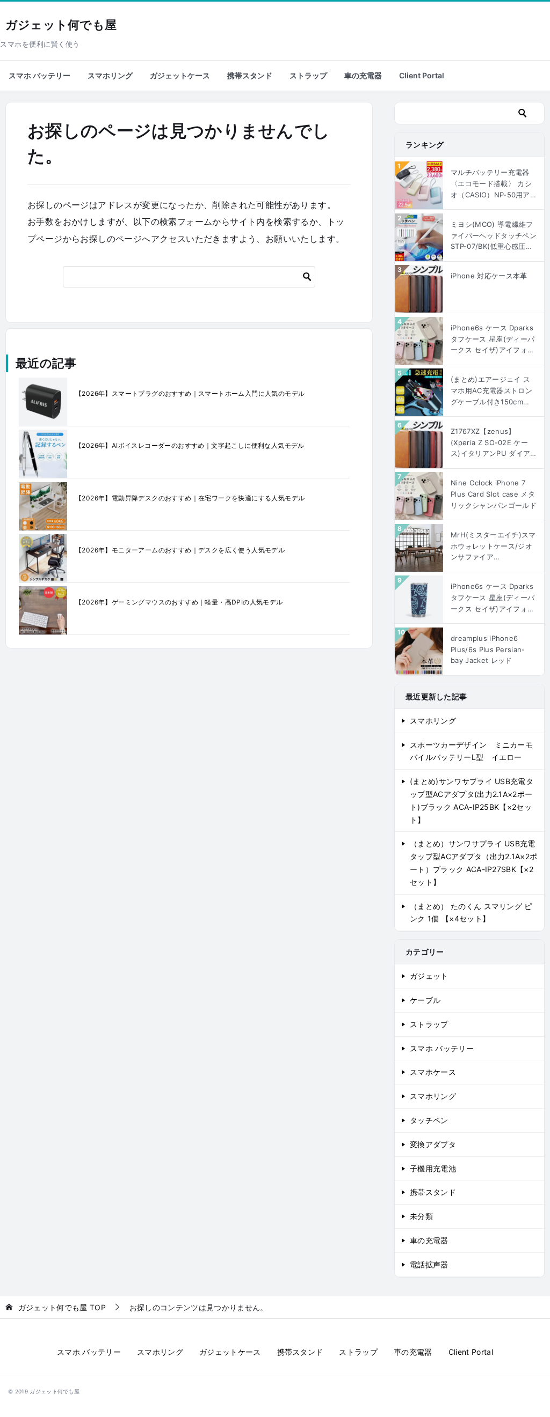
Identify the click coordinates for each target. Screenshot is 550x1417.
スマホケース (433, 1071)
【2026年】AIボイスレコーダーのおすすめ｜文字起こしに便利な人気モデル (190, 445)
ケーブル (425, 1000)
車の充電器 (363, 75)
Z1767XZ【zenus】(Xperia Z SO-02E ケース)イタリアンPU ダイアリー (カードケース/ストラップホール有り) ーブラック (492, 443)
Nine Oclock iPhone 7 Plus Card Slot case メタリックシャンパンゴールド (494, 494)
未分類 (421, 1216)
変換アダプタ (433, 1144)
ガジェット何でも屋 (61, 25)
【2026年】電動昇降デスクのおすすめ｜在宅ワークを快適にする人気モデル (190, 498)
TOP (62, 1307)
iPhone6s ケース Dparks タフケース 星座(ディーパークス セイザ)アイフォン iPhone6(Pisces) (492, 598)
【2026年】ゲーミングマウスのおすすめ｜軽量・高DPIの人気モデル (179, 602)
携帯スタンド (249, 75)
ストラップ (308, 75)
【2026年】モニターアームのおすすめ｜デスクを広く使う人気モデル (180, 550)
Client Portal (421, 75)
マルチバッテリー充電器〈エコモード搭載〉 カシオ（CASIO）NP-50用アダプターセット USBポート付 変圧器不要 (491, 184)
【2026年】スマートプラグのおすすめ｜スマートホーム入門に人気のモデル (190, 393)
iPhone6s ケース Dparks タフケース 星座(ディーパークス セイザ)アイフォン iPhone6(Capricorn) (492, 339)
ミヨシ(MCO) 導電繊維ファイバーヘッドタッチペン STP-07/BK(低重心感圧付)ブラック (494, 236)
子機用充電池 (433, 1168)
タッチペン (429, 1120)
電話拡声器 (429, 1264)
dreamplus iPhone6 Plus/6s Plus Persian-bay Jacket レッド (488, 649)
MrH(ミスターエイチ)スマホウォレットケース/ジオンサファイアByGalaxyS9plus (493, 546)
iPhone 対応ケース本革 (489, 275)
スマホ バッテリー (39, 75)
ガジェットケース (180, 75)
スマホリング (110, 75)
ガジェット (429, 975)
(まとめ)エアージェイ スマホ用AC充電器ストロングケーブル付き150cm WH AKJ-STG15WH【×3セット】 (492, 391)
